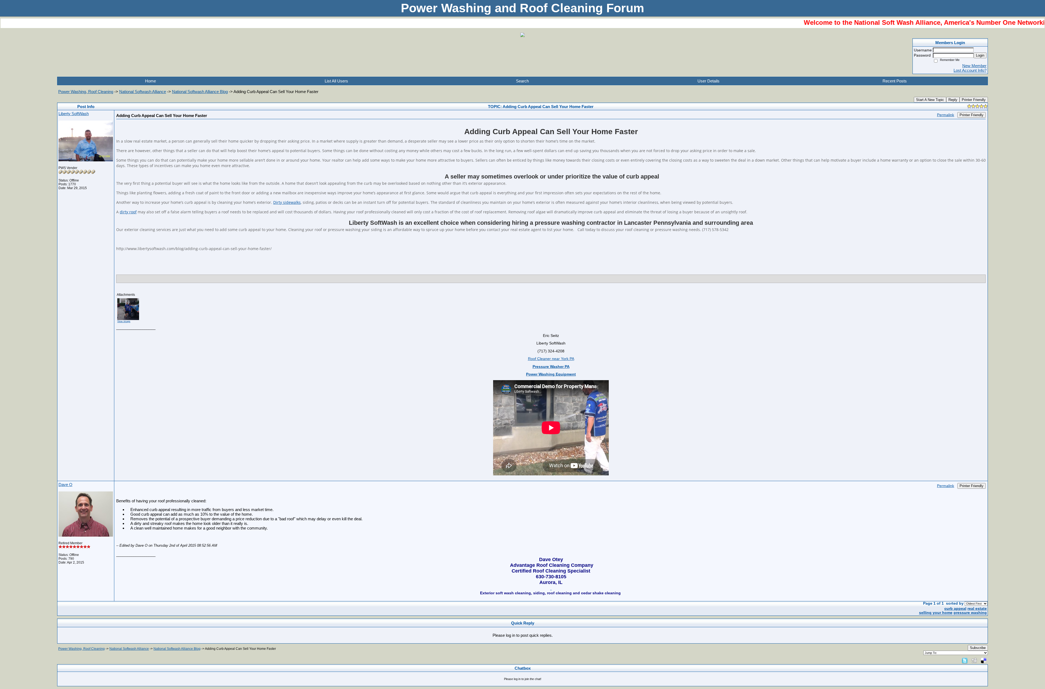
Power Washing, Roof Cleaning (85, 91)
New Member (974, 65)
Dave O (65, 484)
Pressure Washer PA (551, 367)
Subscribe (978, 648)
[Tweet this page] (964, 660)
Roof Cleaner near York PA (551, 359)
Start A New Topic (930, 100)
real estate (977, 609)
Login (980, 55)
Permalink (945, 115)
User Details (708, 81)
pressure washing (970, 613)
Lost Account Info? (970, 70)
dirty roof (128, 211)
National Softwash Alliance (142, 91)
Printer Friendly (974, 100)
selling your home (935, 613)
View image (123, 321)
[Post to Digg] (974, 660)
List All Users (336, 81)
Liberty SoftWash (74, 113)
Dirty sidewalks (287, 202)
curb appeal (955, 609)
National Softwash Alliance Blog (200, 91)
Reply (952, 100)
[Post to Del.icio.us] (983, 660)
